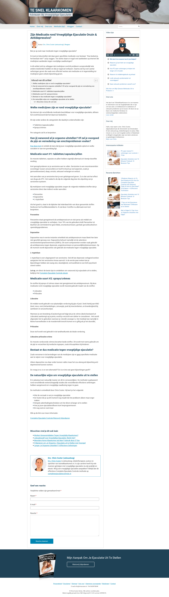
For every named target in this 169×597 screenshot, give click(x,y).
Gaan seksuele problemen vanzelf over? (123, 84)
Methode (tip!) (59, 26)
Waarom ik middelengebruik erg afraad (122, 74)
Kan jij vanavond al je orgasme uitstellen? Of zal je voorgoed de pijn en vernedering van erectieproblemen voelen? (63, 87)
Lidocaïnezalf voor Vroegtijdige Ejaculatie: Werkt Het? (54, 438)
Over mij (40, 26)
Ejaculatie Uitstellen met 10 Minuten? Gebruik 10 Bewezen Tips (130, 161)
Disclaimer (66, 584)
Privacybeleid (57, 584)
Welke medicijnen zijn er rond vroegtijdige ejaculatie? (51, 83)
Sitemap (74, 584)
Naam (33, 496)
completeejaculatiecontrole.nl (59, 474)
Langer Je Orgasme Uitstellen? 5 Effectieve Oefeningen (55, 445)
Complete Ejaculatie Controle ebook (54, 273)
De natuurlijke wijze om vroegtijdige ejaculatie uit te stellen (53, 99)
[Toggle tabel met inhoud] (95, 80)
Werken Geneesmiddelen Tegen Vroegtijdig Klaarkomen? (56, 435)
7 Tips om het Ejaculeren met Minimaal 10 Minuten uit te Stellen (129, 204)
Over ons (48, 26)
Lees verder (110, 115)
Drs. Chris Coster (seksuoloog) (53, 44)
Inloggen (70, 26)
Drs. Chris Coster (54, 461)
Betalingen (105, 584)
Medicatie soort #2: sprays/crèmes (45, 94)
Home (32, 26)
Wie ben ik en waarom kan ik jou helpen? (123, 59)
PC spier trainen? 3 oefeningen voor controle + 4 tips (130, 153)
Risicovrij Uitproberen (80, 564)
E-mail (33, 504)
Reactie (33, 513)
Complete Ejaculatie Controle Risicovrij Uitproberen (50, 418)
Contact (79, 26)
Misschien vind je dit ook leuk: (47, 102)
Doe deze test (35, 146)
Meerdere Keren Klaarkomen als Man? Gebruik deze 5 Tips (57, 440)
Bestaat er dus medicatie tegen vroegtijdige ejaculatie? (52, 97)
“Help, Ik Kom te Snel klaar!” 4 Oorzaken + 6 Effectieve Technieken (130, 188)
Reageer (67, 44)
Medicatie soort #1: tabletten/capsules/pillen (48, 91)
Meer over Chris (111, 139)
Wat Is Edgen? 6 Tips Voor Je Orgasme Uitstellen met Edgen (129, 212)
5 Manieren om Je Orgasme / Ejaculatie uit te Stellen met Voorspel (60, 443)
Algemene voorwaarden (93, 584)
